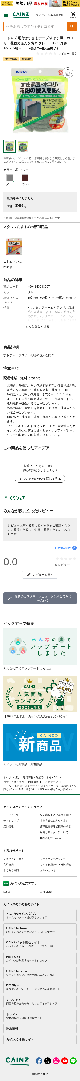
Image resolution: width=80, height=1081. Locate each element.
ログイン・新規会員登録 (49, 15)
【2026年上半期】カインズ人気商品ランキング (35, 716)
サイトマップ (11, 820)
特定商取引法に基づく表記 (55, 814)
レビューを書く (68, 53)
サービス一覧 (11, 814)
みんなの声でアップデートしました (27, 668)
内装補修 (33, 781)
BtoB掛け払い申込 (50, 838)
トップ (7, 777)
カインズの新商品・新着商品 (22, 764)
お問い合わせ (47, 870)
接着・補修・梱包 (13, 781)
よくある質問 (11, 870)
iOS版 (6, 891)
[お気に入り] (68, 72)
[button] (72, 26)
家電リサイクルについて (54, 832)
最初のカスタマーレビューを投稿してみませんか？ (43, 598)
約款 (46, 525)
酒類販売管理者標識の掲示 (55, 826)
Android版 (46, 891)
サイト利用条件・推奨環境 (55, 864)
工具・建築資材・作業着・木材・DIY (36, 777)
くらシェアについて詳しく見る (40, 478)
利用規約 (8, 864)
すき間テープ (50, 781)
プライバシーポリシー (53, 858)
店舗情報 (8, 826)
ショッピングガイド (14, 858)
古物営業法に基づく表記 (54, 820)
